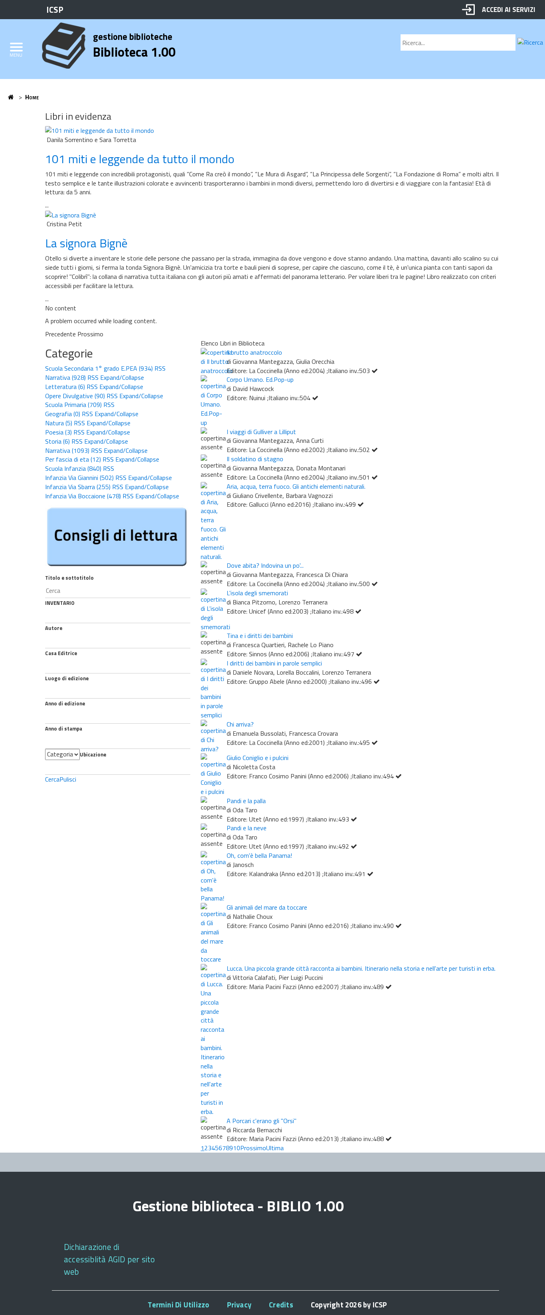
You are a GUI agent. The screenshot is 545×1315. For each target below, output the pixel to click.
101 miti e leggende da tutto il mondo (140, 159)
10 (236, 1148)
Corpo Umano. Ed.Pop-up (260, 379)
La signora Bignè (86, 243)
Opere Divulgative (75, 396)
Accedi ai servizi (508, 9)
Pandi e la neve (247, 828)
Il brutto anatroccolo (254, 352)
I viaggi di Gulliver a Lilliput (261, 431)
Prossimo (253, 1148)
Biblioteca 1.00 (134, 51)
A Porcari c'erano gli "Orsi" (261, 1120)
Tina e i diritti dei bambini (260, 635)
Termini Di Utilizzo (178, 1304)
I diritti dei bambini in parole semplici (274, 663)
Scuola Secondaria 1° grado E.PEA (99, 368)
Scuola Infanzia (73, 468)
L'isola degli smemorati (257, 593)
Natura (58, 423)
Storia (57, 441)
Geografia (62, 414)
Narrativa (65, 377)
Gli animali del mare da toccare (267, 907)
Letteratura (65, 386)
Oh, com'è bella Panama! (259, 855)
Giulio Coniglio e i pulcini (257, 757)
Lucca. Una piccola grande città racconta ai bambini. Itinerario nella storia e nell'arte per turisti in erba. (361, 968)
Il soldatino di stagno (255, 459)
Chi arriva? (240, 724)
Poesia (58, 432)
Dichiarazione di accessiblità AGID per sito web (109, 1259)
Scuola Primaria (73, 404)
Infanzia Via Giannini (79, 477)
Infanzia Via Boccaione (83, 496)
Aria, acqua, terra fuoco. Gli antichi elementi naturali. (296, 486)
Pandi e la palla (246, 801)
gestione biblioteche (132, 36)
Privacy (239, 1304)
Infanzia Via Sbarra (78, 487)
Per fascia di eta (73, 459)
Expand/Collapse (122, 377)
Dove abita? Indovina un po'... (265, 565)
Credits (281, 1304)
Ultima (275, 1148)
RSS (160, 368)
